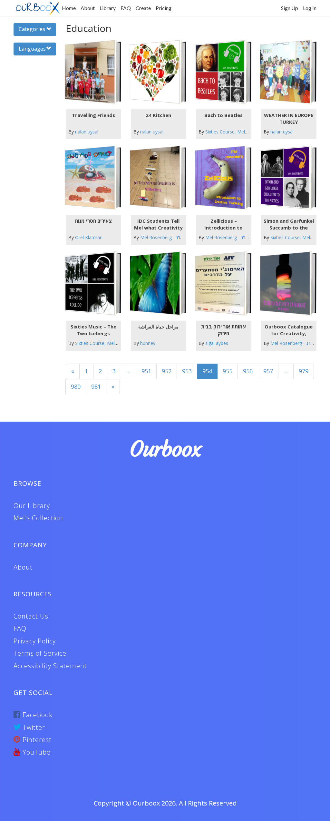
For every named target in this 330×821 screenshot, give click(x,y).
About (88, 8)
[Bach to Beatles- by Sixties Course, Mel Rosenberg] (220, 72)
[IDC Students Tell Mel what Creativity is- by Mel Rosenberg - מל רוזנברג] (155, 178)
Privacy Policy (35, 641)
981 (96, 386)
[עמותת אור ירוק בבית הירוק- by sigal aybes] (220, 283)
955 (227, 371)
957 (268, 371)
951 (146, 371)
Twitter (33, 727)
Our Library (32, 505)
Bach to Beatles (223, 115)
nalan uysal (86, 132)
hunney (147, 343)
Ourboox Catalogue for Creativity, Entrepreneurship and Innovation (289, 330)
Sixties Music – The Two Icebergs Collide (93, 330)
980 (76, 386)
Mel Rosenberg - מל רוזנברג (167, 237)
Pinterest (36, 739)
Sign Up (289, 8)
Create (143, 8)
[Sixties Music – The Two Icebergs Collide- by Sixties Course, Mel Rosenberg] (89, 283)
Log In (309, 8)
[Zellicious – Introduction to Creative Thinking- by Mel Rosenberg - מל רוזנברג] (220, 178)
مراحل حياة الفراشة (158, 326)
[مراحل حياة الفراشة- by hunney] (155, 283)
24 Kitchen (158, 115)
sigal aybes (216, 343)
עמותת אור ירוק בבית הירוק (223, 330)
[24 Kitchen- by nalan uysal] (155, 72)
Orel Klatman (88, 237)
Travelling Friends (93, 115)
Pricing (163, 8)
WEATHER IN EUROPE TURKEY (288, 118)
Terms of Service (40, 653)
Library (108, 8)
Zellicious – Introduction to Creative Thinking (223, 224)
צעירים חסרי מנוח (93, 221)
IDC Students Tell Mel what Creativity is (158, 224)
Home (69, 8)
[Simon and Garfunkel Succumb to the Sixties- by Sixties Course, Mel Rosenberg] (285, 178)
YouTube (36, 752)
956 (248, 371)
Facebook (37, 714)
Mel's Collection (38, 517)
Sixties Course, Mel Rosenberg (237, 132)
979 (303, 371)
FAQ (126, 8)
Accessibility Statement (50, 665)
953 (187, 371)
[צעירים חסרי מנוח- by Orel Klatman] (89, 178)
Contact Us (31, 616)
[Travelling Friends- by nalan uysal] (89, 72)
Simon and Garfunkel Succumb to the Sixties (289, 224)
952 (166, 371)
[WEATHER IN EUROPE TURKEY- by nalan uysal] (285, 72)
